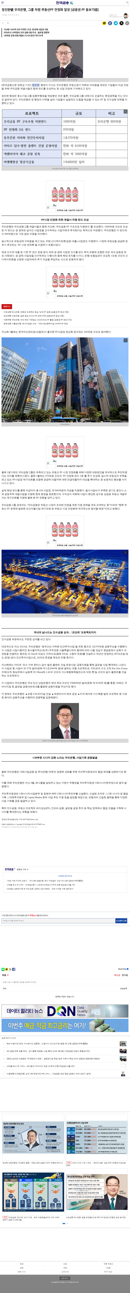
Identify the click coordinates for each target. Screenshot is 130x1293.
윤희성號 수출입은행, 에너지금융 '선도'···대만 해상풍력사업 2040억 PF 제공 (36, 324)
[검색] (127, 2)
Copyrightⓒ (54, 1282)
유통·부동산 (108, 1264)
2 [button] (67, 1223)
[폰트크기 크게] (8, 23)
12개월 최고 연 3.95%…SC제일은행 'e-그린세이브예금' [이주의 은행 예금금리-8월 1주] (41, 885)
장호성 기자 (22, 869)
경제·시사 (22, 1272)
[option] (65, 1167)
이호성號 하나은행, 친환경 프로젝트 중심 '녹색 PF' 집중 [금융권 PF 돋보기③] (36, 312)
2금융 (108, 1268)
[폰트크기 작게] (2, 23)
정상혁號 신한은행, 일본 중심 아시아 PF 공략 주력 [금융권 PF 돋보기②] (34, 316)
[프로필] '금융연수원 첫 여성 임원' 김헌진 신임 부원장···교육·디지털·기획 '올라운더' (40, 889)
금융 (21, 1268)
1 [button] (63, 1223)
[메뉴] (2, 2)
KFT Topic (108, 1272)
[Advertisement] (65, 847)
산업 (65, 1264)
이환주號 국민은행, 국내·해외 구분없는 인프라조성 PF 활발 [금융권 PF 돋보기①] (38, 320)
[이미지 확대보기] (125, 112)
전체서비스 (65, 1278)
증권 (21, 1264)
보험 (65, 1268)
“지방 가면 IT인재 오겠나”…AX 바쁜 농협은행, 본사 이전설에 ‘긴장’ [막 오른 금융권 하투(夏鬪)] (45, 881)
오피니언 (65, 1272)
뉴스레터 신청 (121, 921)
